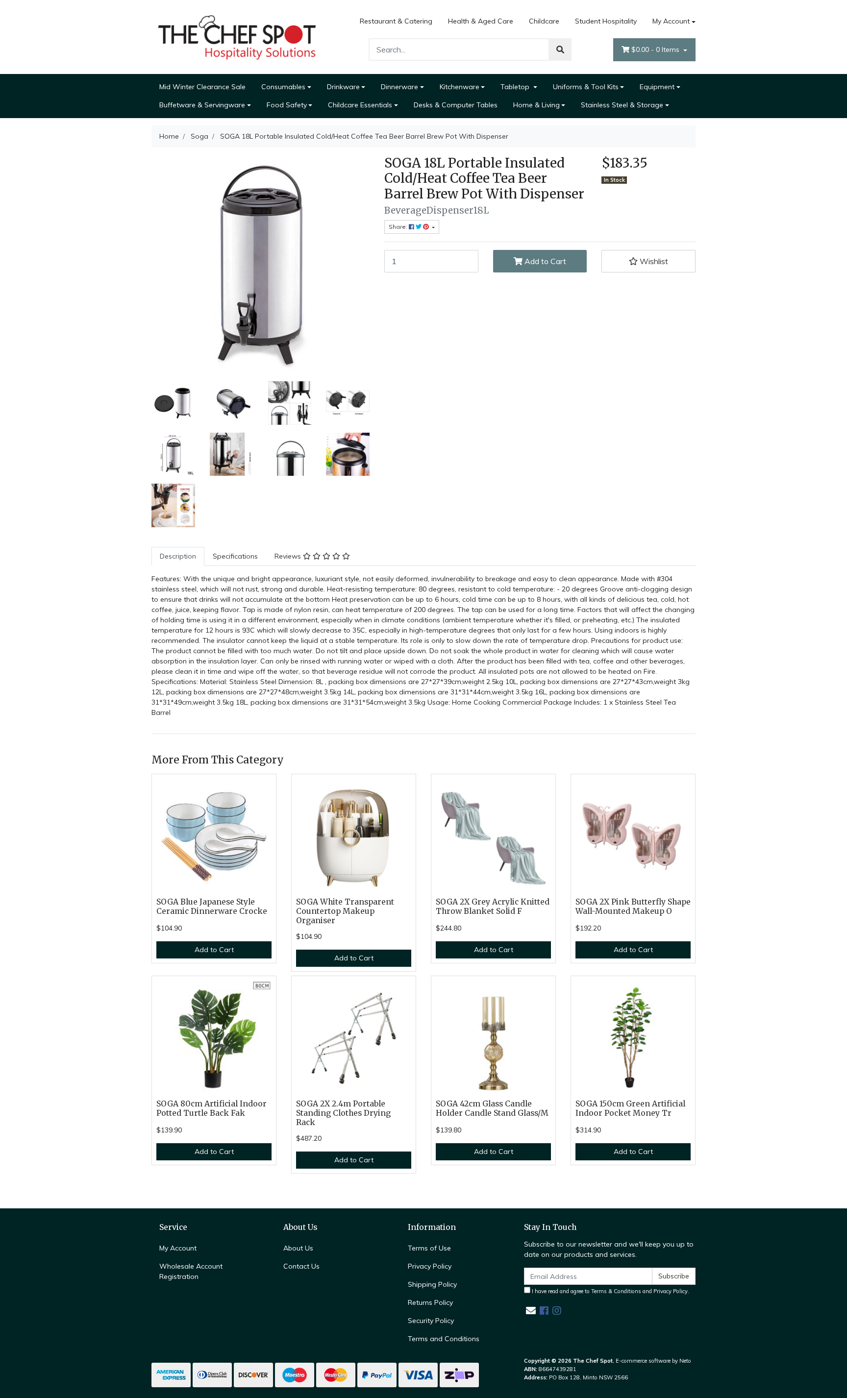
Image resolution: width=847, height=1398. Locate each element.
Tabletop (515, 86)
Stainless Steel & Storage (622, 104)
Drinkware (343, 86)
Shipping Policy (432, 1284)
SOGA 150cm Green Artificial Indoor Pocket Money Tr (630, 1108)
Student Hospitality (606, 21)
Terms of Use (429, 1248)
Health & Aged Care (480, 21)
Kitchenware (459, 86)
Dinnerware (399, 86)
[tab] (177, 556)
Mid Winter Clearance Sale (202, 86)
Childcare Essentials (360, 104)
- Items (656, 49)
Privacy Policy (429, 1266)
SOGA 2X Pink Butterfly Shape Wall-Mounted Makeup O (633, 906)
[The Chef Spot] (237, 36)
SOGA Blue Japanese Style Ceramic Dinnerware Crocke (211, 906)
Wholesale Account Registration (191, 1271)
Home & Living (536, 104)
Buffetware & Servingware (202, 104)
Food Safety (287, 104)
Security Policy (431, 1320)
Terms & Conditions (616, 1291)
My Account (671, 21)
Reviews (288, 556)
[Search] (560, 49)
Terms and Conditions (443, 1338)
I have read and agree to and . (609, 1291)
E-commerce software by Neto (653, 1360)
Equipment (657, 86)
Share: (399, 226)
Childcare (544, 21)
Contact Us (301, 1266)
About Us (298, 1248)
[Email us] (531, 1310)
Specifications (235, 556)
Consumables (283, 86)
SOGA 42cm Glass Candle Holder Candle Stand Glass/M (492, 1108)
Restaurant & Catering (396, 21)
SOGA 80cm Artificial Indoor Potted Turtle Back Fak (211, 1108)
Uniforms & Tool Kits (586, 86)
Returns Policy (430, 1302)
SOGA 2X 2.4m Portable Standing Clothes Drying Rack (343, 1113)
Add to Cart (544, 261)
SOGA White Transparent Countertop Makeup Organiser (345, 911)
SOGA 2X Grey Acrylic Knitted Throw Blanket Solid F (492, 906)
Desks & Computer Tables (456, 104)
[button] (648, 261)
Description (178, 556)
